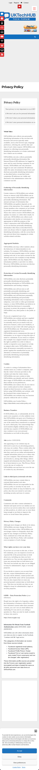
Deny (19, 757)
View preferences (19, 763)
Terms (23, 767)
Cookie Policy (17, 767)
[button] (36, 731)
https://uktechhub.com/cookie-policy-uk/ (17, 403)
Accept (19, 751)
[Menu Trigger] (34, 8)
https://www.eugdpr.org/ (12, 617)
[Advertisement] (19, 60)
